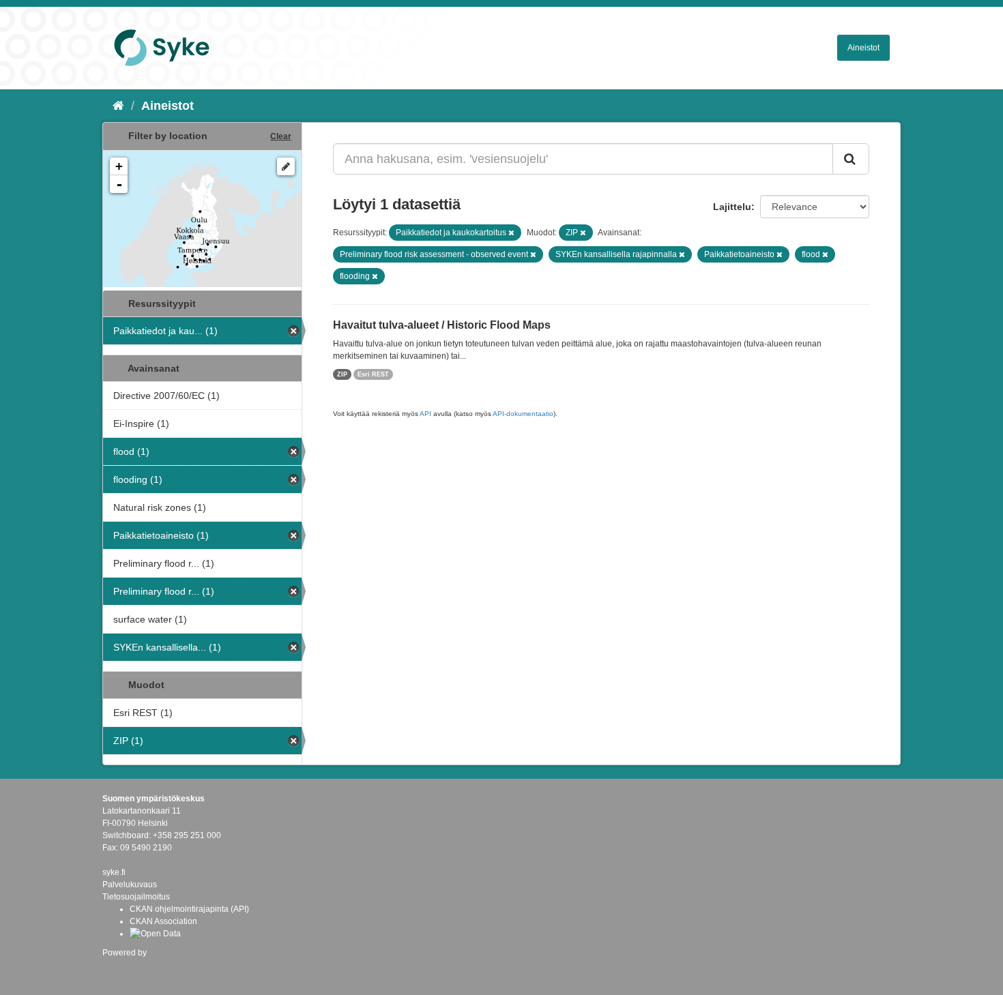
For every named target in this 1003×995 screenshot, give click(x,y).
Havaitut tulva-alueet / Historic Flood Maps (442, 325)
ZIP (342, 374)
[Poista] (511, 232)
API (425, 413)
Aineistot (863, 48)
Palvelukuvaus (129, 884)
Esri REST (373, 374)
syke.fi (114, 872)
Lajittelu (732, 206)
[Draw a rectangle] (286, 166)
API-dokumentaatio (523, 413)
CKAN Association (163, 921)
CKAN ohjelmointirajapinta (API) (189, 909)
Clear (280, 136)
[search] (850, 159)
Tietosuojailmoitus (136, 897)
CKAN (125, 967)
